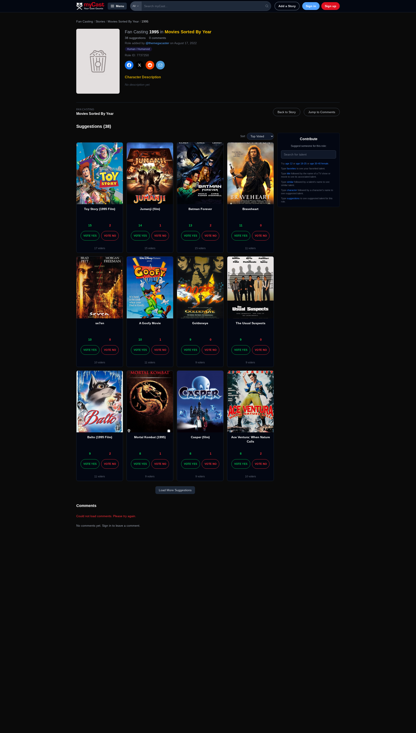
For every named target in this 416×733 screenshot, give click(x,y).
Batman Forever (200, 209)
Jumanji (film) (150, 209)
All (134, 6)
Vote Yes (90, 235)
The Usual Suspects (250, 323)
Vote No (110, 235)
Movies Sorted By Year (123, 21)
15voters (150, 248)
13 (190, 225)
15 (90, 225)
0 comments (157, 38)
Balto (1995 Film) (99, 437)
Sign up (330, 6)
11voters (250, 248)
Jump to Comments (321, 112)
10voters (99, 362)
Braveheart (250, 209)
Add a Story (287, 6)
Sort (242, 136)
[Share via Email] (160, 65)
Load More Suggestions (175, 490)
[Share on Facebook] (129, 65)
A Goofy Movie (150, 323)
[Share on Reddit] (150, 65)
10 (90, 339)
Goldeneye (200, 323)
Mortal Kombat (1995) (150, 437)
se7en (99, 323)
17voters (99, 248)
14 (140, 225)
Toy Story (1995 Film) (99, 209)
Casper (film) (200, 437)
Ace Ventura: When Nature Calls (250, 439)
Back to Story (287, 112)
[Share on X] (139, 65)
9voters (200, 362)
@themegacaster (157, 43)
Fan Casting (84, 21)
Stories (100, 21)
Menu (120, 6)
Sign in (311, 6)
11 (240, 225)
